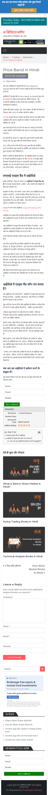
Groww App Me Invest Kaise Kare (21, 736)
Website (7, 646)
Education (11, 81)
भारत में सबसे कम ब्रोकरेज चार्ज (32, 20)
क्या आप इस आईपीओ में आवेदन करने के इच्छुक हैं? (25, 441)
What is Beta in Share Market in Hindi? (22, 485)
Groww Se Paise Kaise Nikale (19, 740)
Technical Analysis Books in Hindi (22, 556)
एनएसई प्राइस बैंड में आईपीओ (15, 435)
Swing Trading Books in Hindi (20, 521)
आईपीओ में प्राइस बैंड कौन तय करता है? (19, 438)
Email (6, 636)
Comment (8, 597)
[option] (33, 20)
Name (6, 626)
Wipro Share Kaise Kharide (18, 720)
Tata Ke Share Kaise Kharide (19, 724)
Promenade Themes (32, 790)
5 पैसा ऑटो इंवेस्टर (13, 566)
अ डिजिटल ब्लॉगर (13, 32)
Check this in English (15, 76)
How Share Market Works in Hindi (37, 569)
